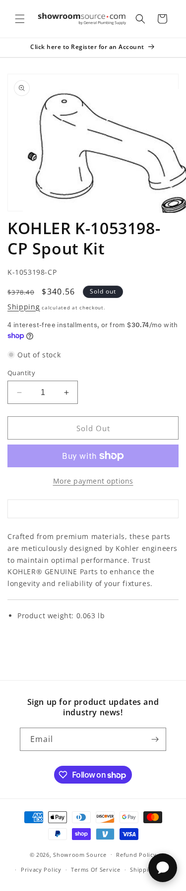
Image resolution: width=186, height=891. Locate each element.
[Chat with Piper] (162, 867)
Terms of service (95, 869)
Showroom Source (80, 854)
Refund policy (136, 854)
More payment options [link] (93, 481)
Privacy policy (41, 869)
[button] (20, 19)
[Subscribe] (155, 739)
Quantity (21, 372)
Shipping (23, 306)
